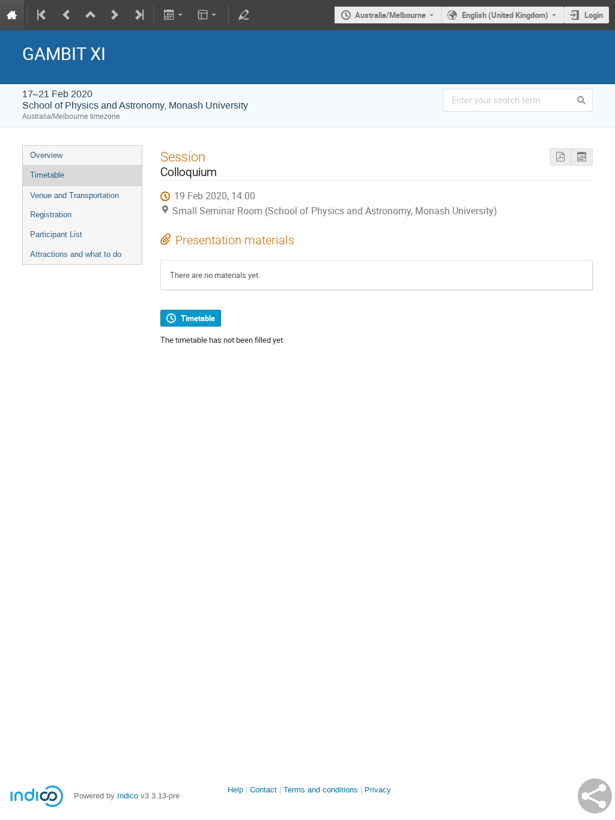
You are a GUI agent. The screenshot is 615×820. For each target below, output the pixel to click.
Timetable (47, 174)
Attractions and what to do (75, 254)
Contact (263, 790)
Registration (50, 214)
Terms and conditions (320, 790)
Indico (127, 796)
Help (235, 790)
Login (593, 15)
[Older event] (67, 15)
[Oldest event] (43, 15)
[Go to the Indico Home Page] (12, 15)
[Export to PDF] (560, 157)
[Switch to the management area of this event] (244, 15)
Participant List (56, 234)
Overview (46, 155)
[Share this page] (595, 796)
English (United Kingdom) (505, 15)
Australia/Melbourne (390, 15)
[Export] (174, 15)
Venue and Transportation (74, 195)
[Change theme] (208, 15)
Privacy (378, 790)
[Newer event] (115, 15)
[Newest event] (138, 15)
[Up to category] (91, 15)
